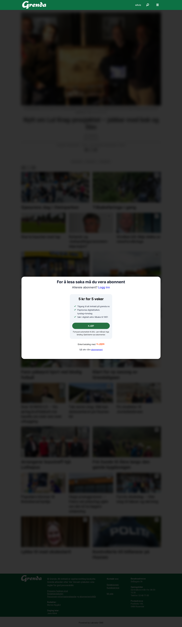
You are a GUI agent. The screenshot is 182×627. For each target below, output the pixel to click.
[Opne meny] (158, 5)
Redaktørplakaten (55, 594)
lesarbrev (104, 162)
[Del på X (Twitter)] (91, 150)
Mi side (110, 593)
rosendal (91, 162)
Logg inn (91, 287)
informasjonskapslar (67, 596)
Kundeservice (113, 588)
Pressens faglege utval (57, 591)
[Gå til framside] (34, 5)
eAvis (138, 5)
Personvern (52, 596)
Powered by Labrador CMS (91, 623)
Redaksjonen (113, 585)
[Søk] (148, 5)
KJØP (91, 325)
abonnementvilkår (88, 596)
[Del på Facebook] (86, 150)
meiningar (77, 162)
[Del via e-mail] (95, 150)
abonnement (97, 349)
